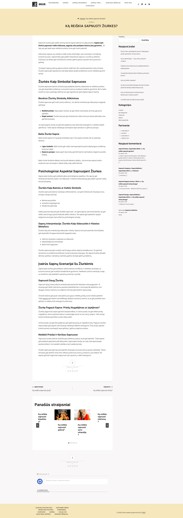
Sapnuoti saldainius (131, 210)
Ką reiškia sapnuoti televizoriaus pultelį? (132, 99)
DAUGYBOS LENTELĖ (43, 514)
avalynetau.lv (125, 136)
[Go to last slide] (37, 425)
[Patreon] (142, 4)
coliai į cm (63, 512)
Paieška (121, 37)
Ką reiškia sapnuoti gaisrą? (62, 427)
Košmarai (136, 171)
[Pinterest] (149, 4)
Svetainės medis (62, 508)
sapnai (45, 298)
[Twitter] (145, 4)
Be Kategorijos (123, 113)
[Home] (78, 19)
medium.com (125, 138)
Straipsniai (61, 510)
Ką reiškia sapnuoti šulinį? (103, 388)
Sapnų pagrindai (79, 3)
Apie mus (128, 3)
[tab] (68, 442)
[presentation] (63, 414)
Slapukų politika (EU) (44, 508)
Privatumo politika (45, 510)
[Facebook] (138, 4)
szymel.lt (123, 133)
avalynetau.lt (125, 131)
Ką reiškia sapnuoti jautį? (41, 388)
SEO (143, 512)
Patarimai (121, 115)
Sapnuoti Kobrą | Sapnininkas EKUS (129, 149)
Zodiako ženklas (113, 3)
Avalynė (121, 110)
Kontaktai (90, 6)
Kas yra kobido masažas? (128, 80)
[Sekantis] (107, 425)
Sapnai (65, 3)
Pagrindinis (54, 3)
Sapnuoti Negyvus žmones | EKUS (129, 181)
